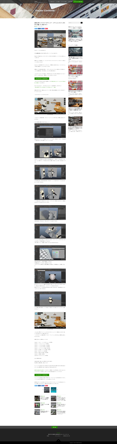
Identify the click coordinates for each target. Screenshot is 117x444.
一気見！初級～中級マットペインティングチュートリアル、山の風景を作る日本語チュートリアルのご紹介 (75, 58)
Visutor (36, 1)
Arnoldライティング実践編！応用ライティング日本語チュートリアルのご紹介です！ (45, 398)
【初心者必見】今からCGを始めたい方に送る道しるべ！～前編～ (45, 87)
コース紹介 (58, 1)
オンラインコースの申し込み (78, 1)
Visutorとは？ (52, 1)
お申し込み (54, 427)
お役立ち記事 (70, 1)
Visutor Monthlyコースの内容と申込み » (42, 78)
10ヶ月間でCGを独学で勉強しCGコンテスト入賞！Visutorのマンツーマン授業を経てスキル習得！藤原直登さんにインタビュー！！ (75, 128)
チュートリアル (40, 26)
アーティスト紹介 (63, 1)
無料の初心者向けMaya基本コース (40, 370)
